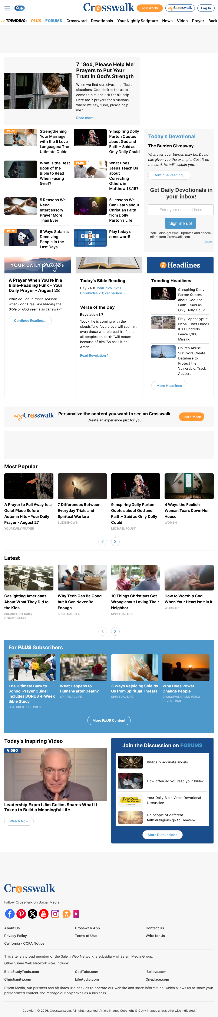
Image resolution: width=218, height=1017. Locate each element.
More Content (109, 720)
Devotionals (102, 21)
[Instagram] (55, 914)
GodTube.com (86, 972)
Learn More (191, 417)
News (167, 21)
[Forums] (66, 914)
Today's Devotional (172, 136)
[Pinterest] (21, 914)
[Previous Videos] (102, 541)
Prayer (198, 21)
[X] (32, 914)
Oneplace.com (157, 979)
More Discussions (162, 835)
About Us (12, 928)
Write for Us (155, 936)
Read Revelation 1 (94, 355)
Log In (206, 8)
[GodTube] (77, 914)
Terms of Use (86, 936)
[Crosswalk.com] (109, 7)
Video (182, 21)
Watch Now (19, 821)
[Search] (19, 8)
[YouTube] (44, 914)
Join (149, 8)
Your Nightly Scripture (137, 21)
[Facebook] (10, 914)
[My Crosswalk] (180, 8)
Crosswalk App (87, 928)
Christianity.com (17, 979)
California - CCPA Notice (24, 943)
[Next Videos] (115, 541)
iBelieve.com (156, 972)
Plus (36, 21)
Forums (53, 21)
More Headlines (169, 386)
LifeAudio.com (87, 979)
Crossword (76, 21)
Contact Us (155, 928)
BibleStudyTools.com (21, 972)
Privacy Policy (15, 936)
